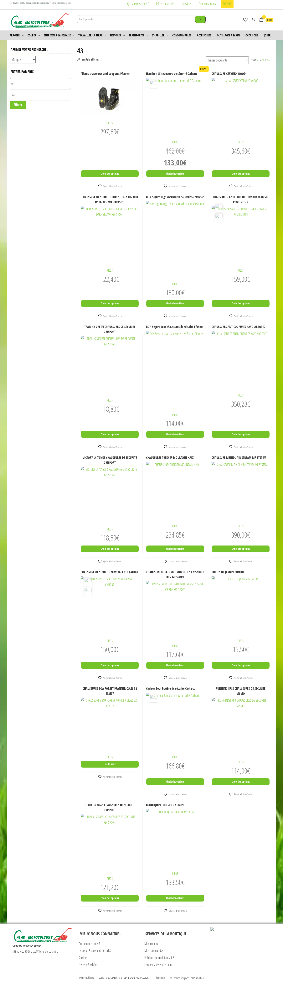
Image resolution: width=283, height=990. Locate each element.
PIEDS (110, 123)
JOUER (267, 35)
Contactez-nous (207, 3)
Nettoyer (115, 35)
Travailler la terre (90, 35)
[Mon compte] (253, 19)
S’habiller (158, 35)
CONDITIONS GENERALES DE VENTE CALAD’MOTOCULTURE (124, 977)
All (268, 59)
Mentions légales (86, 977)
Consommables (181, 35)
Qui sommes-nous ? (138, 3)
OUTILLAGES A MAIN (228, 35)
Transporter (136, 35)
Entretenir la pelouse (57, 35)
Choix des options (110, 173)
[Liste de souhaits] (245, 19)
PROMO (227, 3)
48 (263, 59)
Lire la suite (110, 764)
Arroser (15, 35)
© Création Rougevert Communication (187, 978)
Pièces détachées (165, 3)
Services (186, 3)
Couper (32, 35)
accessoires (204, 35)
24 (258, 59)
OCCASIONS (251, 35)
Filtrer (18, 104)
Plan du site (160, 977)
